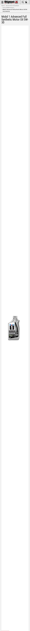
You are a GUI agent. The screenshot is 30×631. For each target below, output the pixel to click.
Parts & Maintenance (8, 7)
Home (3, 6)
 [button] (23, 2)
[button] (2, 2)
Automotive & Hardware (12, 6)
